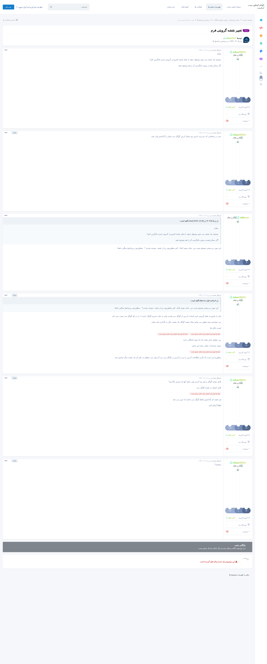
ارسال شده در (210, 50)
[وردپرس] (261, 44)
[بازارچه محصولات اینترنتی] (261, 59)
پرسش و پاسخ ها (220, 41)
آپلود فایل (184, 7)
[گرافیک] (261, 51)
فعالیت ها (198, 7)
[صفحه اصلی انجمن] (261, 20)
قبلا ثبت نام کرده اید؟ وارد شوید (30, 7)
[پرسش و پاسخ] (261, 36)
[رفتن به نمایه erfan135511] (246, 40)
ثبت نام (8, 7)
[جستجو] (51, 6)
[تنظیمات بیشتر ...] (6, 50)
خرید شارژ (171, 7)
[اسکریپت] (261, 28)
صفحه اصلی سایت (234, 7)
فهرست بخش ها (214, 7)
